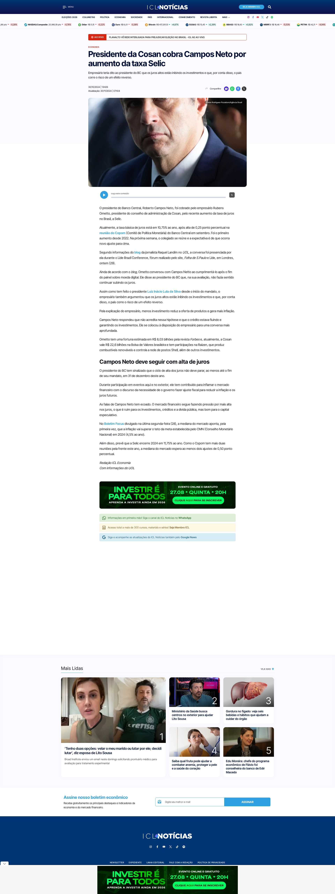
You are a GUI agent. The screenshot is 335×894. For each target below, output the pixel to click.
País (150, 17)
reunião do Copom (112, 233)
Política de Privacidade (211, 862)
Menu (71, 7)
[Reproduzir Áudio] (104, 195)
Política (104, 17)
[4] (194, 741)
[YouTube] (258, 17)
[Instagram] (248, 17)
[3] (248, 692)
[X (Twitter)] (262, 17)
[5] (248, 741)
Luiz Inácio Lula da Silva (164, 291)
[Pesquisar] (269, 6)
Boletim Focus (114, 424)
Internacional (165, 17)
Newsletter (117, 862)
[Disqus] (167, 594)
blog (137, 252)
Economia (120, 17)
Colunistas (88, 17)
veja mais (266, 669)
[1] (113, 709)
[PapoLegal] (226, 88)
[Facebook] (253, 17)
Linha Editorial (155, 862)
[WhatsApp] (232, 88)
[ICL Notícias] (167, 7)
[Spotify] (272, 17)
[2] (194, 692)
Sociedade (137, 17)
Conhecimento (187, 17)
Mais (224, 17)
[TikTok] (267, 17)
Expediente (135, 862)
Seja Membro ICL (251, 7)
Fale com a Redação (181, 862)
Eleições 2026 (69, 17)
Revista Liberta (208, 17)
